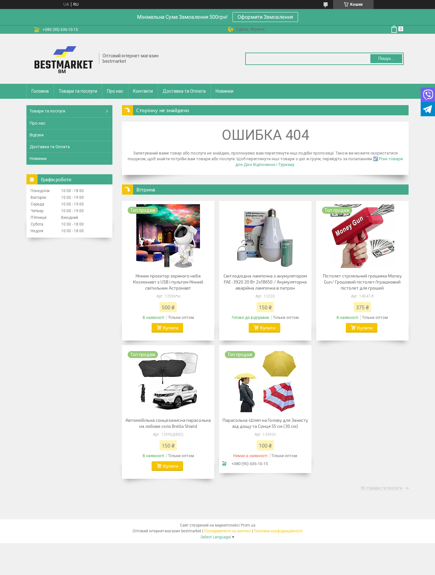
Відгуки (37, 135)
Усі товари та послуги (381, 488)
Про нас (115, 91)
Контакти (143, 91)
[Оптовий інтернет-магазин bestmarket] (63, 58)
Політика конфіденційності (278, 531)
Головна (40, 91)
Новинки (224, 91)
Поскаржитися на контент (227, 531)
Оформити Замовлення (265, 17)
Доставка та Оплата (184, 91)
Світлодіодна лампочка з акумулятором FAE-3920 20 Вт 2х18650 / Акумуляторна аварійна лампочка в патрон (265, 282)
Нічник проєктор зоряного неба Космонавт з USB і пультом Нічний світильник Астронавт (168, 282)
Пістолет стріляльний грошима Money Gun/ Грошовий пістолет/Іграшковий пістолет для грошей (362, 282)
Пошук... (386, 58)
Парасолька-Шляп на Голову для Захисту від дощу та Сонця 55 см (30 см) (265, 423)
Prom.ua (248, 525)
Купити (170, 327)
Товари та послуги (78, 91)
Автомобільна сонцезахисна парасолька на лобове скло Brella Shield (168, 423)
